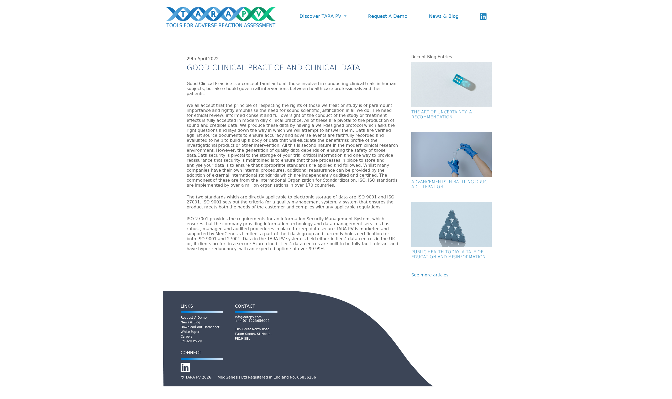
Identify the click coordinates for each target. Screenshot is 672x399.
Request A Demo (387, 16)
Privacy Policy (191, 341)
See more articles (429, 274)
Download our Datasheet (200, 327)
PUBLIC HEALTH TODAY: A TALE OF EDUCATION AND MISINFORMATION (448, 254)
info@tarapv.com (248, 317)
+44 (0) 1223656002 (252, 321)
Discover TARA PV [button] (321, 16)
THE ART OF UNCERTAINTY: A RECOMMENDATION (441, 114)
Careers (186, 336)
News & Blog (444, 16)
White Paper (190, 332)
